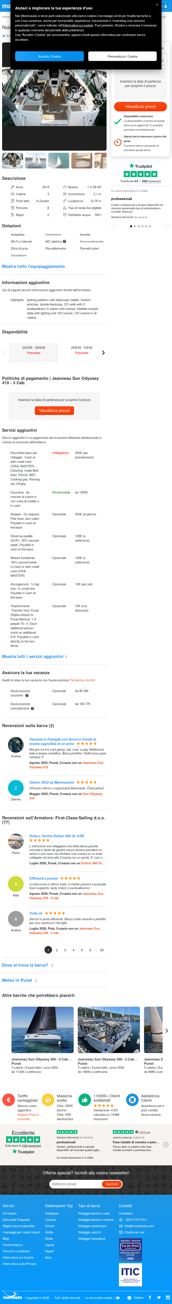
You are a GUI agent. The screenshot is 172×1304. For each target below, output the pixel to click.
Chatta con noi (134, 1232)
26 (102, 949)
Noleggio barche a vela (93, 1213)
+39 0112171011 (135, 1219)
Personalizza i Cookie (122, 56)
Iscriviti (112, 1183)
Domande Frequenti (16, 1219)
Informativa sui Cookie (18, 1257)
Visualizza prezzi (54, 410)
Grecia (49, 1226)
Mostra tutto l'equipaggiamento (33, 266)
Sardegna (51, 1213)
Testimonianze (13, 1244)
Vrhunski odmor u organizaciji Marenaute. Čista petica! (66, 788)
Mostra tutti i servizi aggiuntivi (33, 656)
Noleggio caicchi (89, 1232)
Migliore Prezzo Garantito (28, 1116)
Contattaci (126, 1213)
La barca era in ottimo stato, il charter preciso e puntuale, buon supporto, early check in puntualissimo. (68, 886)
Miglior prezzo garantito (19, 1226)
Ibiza (48, 1257)
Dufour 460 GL (92, 863)
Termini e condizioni (16, 1251)
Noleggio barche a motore (95, 1219)
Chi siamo (10, 1213)
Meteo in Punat (17, 980)
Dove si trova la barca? (26, 965)
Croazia (50, 1219)
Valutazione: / (106, 1114)
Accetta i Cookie (49, 56)
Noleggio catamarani (92, 1226)
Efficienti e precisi (43, 878)
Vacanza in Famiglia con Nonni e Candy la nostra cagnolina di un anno (62, 741)
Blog (6, 1238)
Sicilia (49, 1232)
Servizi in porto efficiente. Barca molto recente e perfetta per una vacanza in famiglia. (67, 921)
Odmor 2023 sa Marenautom (51, 782)
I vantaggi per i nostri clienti (21, 1232)
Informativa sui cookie (78, 25)
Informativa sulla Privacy (19, 1263)
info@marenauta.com (139, 1226)
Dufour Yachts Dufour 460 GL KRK (57, 835)
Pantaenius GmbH (82, 680)
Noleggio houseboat (91, 1238)
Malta (49, 1238)
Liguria (49, 1244)
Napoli (49, 1251)
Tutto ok (35, 913)
